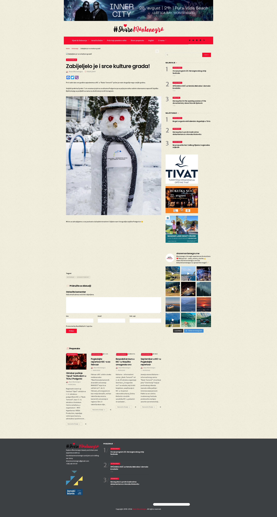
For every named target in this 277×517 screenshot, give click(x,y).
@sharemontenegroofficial (162, 504)
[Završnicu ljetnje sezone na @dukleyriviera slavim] (204, 273)
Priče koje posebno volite (116, 40)
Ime (67, 316)
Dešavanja (75, 48)
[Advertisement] (113, 253)
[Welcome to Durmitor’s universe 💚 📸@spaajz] (173, 273)
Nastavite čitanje (73, 424)
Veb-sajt (133, 316)
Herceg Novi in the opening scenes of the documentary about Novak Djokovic (189, 102)
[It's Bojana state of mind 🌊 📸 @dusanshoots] (173, 304)
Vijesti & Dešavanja (79, 40)
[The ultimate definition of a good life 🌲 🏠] (173, 320)
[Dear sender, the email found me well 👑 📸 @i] (188, 304)
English (151, 40)
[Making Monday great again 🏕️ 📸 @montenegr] (204, 320)
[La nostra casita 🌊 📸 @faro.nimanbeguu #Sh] (188, 273)
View (75, 362)
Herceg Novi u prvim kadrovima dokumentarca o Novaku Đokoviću (187, 133)
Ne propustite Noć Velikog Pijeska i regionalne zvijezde (191, 146)
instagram (70, 277)
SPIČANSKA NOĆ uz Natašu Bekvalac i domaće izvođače (191, 87)
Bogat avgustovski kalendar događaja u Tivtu (191, 121)
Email (99, 316)
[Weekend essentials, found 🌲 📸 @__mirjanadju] (204, 289)
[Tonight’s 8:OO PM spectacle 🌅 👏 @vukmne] (204, 304)
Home (68, 48)
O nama (161, 40)
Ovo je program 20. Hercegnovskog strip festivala (189, 72)
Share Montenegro (139, 509)
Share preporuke (137, 40)
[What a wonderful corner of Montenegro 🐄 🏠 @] (173, 289)
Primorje (176, 129)
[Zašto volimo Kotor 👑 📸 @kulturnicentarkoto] (188, 289)
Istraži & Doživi (97, 40)
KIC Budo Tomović (83, 277)
